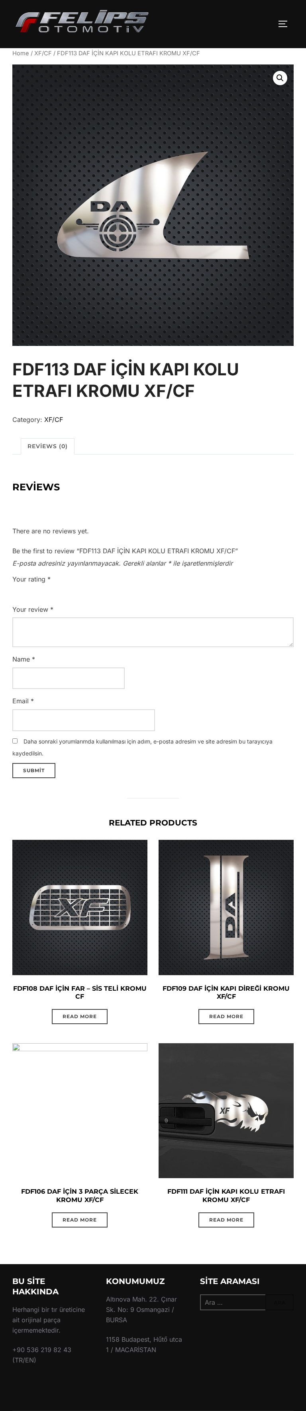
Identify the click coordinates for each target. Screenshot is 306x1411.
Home (20, 53)
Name (23, 659)
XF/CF (43, 53)
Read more (80, 1016)
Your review (32, 609)
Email (23, 701)
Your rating (31, 579)
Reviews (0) (47, 446)
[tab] (48, 446)
